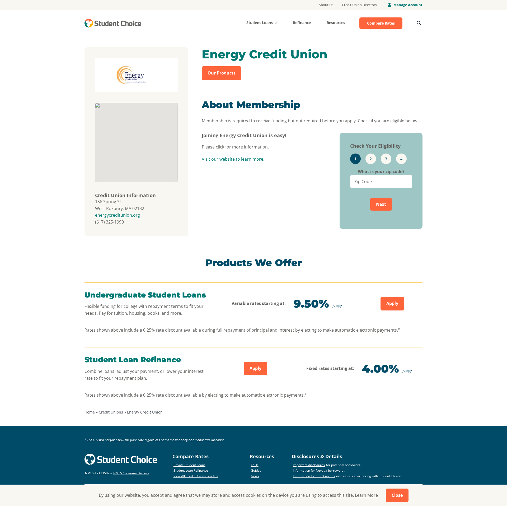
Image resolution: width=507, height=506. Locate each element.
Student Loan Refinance (190, 470)
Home (89, 412)
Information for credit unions (314, 476)
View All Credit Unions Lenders (195, 476)
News (255, 476)
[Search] (418, 23)
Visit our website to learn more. (233, 159)
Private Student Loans (189, 465)
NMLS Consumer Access (131, 473)
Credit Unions (111, 412)
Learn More (366, 495)
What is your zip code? (381, 171)
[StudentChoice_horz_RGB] (112, 21)
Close (397, 495)
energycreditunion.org (117, 215)
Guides (256, 470)
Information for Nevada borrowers (318, 470)
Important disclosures (309, 465)
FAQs (255, 465)
